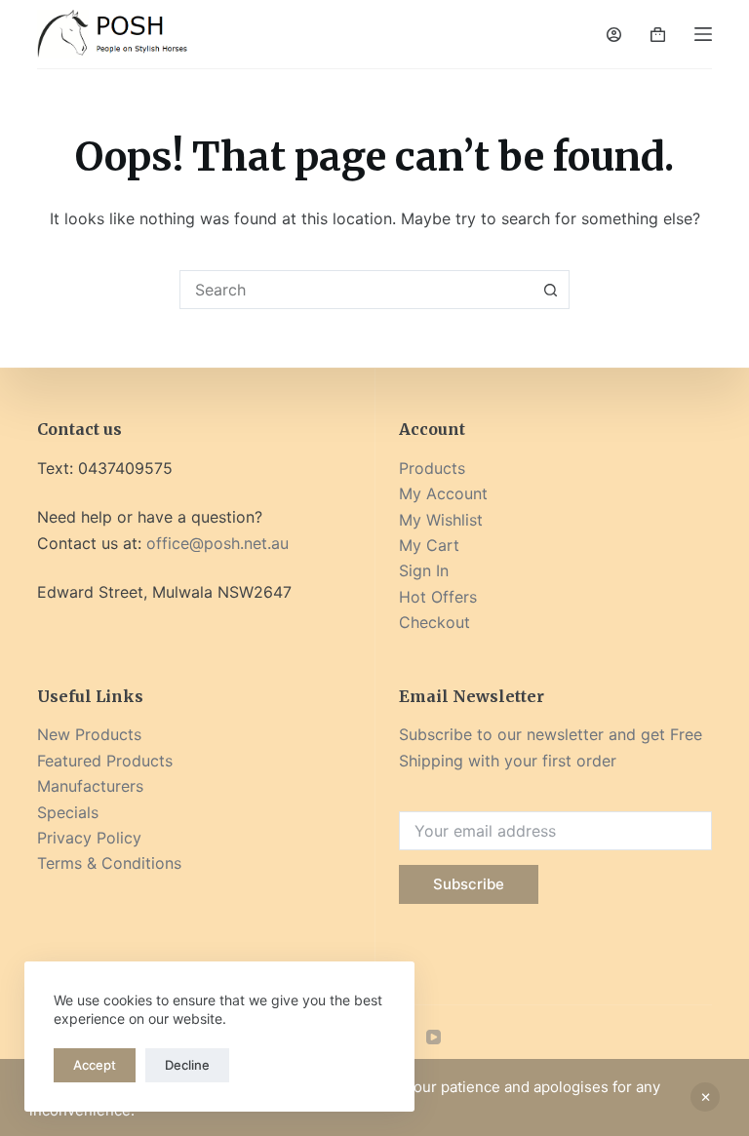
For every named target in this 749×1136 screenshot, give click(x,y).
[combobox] (356, 289)
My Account (443, 493)
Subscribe (468, 884)
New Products (89, 734)
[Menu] (703, 34)
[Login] (614, 34)
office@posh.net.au (217, 543)
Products (432, 468)
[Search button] (550, 289)
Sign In (424, 570)
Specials (68, 812)
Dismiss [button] (705, 1097)
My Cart (429, 545)
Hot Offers (438, 597)
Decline (187, 1065)
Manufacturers (90, 786)
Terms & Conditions (109, 863)
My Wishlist (441, 519)
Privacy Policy (89, 837)
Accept (94, 1065)
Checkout (434, 622)
